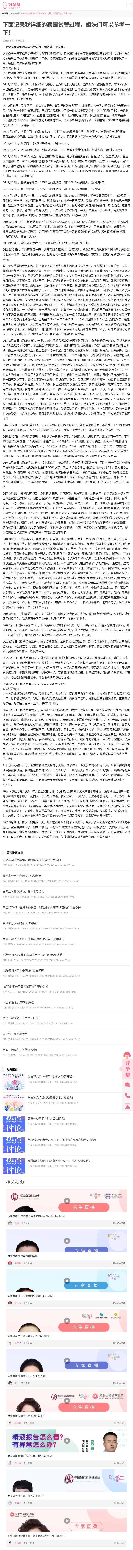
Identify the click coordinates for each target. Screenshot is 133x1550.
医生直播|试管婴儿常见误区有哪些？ (27, 1415)
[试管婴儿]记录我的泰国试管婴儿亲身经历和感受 (32, 954)
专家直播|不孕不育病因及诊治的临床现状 (30, 1296)
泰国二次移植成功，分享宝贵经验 (23, 891)
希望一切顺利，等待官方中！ (21, 1049)
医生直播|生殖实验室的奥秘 (23, 1256)
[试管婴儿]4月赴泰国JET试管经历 (23, 970)
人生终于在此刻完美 (15, 1034)
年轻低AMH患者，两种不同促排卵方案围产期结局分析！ (63, 1139)
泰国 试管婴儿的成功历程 (18, 1002)
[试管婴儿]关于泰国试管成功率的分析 (25, 986)
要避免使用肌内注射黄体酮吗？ (47, 1118)
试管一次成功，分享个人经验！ (22, 1018)
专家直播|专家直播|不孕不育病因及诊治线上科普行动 (36, 1216)
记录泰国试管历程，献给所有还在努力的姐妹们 (32, 860)
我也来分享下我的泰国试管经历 (22, 875)
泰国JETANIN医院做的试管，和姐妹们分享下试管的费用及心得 (42, 907)
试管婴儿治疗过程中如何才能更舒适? (51, 1076)
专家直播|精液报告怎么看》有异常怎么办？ (31, 1455)
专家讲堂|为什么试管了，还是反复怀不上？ (31, 1336)
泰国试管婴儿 (11, 68)
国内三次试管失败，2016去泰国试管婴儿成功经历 (33, 939)
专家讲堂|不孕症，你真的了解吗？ (26, 1495)
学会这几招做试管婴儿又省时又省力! (50, 1097)
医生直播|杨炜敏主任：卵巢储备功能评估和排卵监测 (36, 1535)
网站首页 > (7, 13)
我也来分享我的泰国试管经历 (21, 923)
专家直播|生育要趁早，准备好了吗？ (27, 1375)
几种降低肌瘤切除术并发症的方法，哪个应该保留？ (59, 1160)
